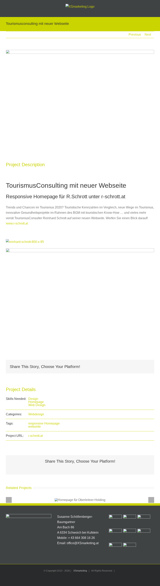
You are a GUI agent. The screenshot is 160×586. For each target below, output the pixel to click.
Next (148, 34)
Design (33, 398)
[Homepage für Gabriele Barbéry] (129, 549)
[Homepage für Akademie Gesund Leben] (115, 549)
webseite (34, 426)
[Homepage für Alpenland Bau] (144, 521)
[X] (122, 366)
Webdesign (36, 414)
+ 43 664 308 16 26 (81, 537)
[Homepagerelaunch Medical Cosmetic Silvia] (144, 535)
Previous (135, 34)
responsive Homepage (44, 423)
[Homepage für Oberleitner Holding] (115, 521)
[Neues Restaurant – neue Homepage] (129, 521)
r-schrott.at (35, 435)
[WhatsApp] (135, 366)
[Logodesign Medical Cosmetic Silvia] (115, 535)
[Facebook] (116, 366)
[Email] (147, 366)
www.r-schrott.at (17, 223)
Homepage (36, 402)
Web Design (36, 405)
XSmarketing (80, 570)
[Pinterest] (141, 366)
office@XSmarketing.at (83, 543)
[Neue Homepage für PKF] (129, 535)
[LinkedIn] (128, 366)
